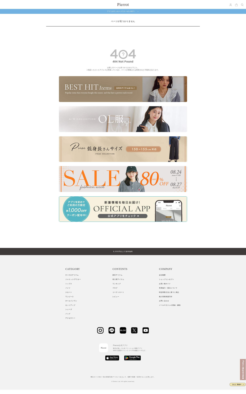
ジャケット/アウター (73, 279)
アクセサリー (70, 318)
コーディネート (118, 292)
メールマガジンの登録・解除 (170, 305)
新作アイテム (117, 275)
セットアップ (70, 305)
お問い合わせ (164, 301)
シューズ (68, 309)
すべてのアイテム (72, 275)
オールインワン (71, 301)
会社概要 (162, 275)
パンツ (67, 288)
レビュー (115, 297)
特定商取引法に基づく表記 (169, 292)
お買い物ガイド (165, 284)
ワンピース (69, 297)
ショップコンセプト (166, 279)
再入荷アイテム (118, 279)
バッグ (67, 314)
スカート (68, 292)
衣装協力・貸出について (168, 288)
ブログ (114, 288)
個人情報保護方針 (165, 297)
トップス (68, 284)
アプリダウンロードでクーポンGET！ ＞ (123, 11)
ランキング (116, 284)
